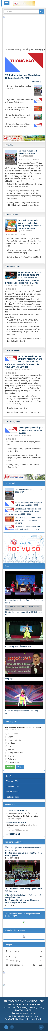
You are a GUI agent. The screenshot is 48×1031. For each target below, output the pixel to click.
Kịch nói (11, 749)
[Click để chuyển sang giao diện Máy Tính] (12, 1027)
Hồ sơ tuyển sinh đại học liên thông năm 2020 (23, 412)
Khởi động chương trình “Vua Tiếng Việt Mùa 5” (24, 257)
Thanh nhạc (13, 733)
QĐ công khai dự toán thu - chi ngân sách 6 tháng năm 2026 (23, 465)
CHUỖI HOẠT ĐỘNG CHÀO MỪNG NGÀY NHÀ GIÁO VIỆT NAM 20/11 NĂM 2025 (22, 321)
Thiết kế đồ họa (14, 762)
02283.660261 (29, 1013)
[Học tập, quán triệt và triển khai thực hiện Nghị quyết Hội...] (24, 848)
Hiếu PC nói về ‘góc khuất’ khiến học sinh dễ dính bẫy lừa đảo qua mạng (23, 251)
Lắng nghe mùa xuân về (15, 678)
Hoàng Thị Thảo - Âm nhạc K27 (18, 646)
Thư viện (11, 756)
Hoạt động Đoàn (12, 786)
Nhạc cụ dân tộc (14, 740)
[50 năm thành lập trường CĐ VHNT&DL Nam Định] (24, 607)
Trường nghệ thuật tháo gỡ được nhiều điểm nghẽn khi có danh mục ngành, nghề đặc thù (23, 203)
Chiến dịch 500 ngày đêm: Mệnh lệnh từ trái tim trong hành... (17, 108)
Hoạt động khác (12, 796)
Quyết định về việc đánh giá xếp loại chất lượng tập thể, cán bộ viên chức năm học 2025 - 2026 (24, 457)
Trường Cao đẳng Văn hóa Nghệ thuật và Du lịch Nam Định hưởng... (18, 116)
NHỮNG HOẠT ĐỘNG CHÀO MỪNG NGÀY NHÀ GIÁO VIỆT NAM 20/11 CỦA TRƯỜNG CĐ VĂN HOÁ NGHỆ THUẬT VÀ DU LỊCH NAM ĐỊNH (23, 330)
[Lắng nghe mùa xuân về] (24, 663)
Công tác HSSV (12, 781)
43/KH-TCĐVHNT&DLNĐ (17, 814)
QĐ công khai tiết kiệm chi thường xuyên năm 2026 (24, 442)
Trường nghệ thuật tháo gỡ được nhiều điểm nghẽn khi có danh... (17, 125)
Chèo (10, 746)
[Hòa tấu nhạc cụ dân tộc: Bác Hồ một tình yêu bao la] (24, 584)
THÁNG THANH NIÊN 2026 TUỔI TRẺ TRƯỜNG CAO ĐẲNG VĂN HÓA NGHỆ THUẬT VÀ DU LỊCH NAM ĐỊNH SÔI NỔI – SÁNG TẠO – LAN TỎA (23, 277)
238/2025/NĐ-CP (13, 826)
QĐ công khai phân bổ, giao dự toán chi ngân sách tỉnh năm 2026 (30, 430)
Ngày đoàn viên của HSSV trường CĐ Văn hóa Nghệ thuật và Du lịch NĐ (24, 339)
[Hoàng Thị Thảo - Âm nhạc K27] (24, 631)
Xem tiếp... (38, 81)
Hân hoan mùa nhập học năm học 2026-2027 (18, 87)
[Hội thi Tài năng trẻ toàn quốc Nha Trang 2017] (24, 695)
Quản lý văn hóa (14, 759)
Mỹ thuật (11, 743)
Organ (10, 736)
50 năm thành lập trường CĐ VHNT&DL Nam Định (23, 613)
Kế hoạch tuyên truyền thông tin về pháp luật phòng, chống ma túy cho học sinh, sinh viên (29, 224)
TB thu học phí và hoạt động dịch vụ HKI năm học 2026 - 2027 (23, 77)
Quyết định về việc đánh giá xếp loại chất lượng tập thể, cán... (19, 100)
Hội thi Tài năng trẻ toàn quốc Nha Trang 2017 (21, 711)
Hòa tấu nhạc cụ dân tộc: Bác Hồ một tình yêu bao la (24, 601)
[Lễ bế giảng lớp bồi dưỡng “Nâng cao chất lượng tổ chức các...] (24, 896)
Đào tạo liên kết (12, 791)
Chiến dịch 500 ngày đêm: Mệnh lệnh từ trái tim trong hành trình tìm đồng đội (24, 185)
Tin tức (9, 776)
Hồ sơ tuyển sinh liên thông (17, 408)
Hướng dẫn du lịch (15, 752)
